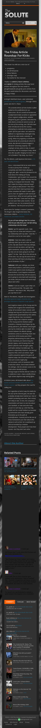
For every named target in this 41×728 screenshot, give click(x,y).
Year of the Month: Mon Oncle (23, 607)
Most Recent (31, 602)
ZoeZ (24, 692)
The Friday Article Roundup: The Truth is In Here (22, 674)
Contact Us (8, 724)
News (32, 58)
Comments (10, 602)
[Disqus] (20, 519)
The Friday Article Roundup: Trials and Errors (27, 487)
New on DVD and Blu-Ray (20, 697)
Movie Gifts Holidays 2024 (21, 704)
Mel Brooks (22, 433)
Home (12, 1)
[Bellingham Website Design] (19, 719)
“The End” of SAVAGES (20, 636)
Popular (20, 602)
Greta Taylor (27, 698)
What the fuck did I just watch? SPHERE (22, 654)
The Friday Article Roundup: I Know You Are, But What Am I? (10, 470)
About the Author (13, 443)
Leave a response (9, 60)
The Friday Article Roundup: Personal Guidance (10, 487)
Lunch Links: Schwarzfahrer (21, 681)
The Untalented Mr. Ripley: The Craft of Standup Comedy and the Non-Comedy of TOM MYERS (23, 645)
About (21, 722)
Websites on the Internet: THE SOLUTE (22, 690)
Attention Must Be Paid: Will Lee (22, 661)
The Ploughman (15, 58)
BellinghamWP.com (26, 719)
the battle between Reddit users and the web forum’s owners (18, 382)
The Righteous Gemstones (12, 435)
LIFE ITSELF (19, 625)
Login (15, 724)
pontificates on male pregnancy (15, 101)
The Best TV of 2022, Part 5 (28, 469)
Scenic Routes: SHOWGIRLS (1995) (23, 668)
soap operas (30, 433)
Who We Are (13, 722)
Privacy (27, 722)
